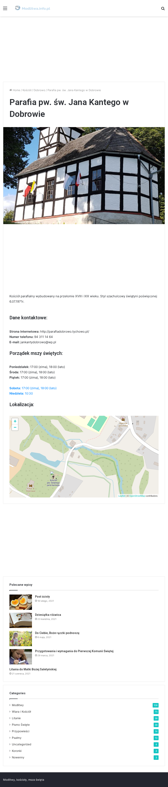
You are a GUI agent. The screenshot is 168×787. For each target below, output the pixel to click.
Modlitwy (18, 705)
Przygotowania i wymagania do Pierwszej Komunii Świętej (74, 651)
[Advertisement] (84, 49)
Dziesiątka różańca (48, 614)
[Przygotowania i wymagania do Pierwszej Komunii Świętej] (20, 656)
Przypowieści (20, 731)
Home (16, 90)
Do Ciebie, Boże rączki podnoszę (57, 633)
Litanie (16, 718)
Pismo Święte (21, 724)
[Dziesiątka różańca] (20, 620)
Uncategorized (21, 744)
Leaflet (121, 495)
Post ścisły (42, 596)
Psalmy (17, 737)
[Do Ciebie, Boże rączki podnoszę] (20, 638)
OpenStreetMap (137, 495)
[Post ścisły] (20, 602)
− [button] (15, 427)
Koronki (17, 750)
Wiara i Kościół (21, 711)
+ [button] (15, 421)
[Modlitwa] (32, 8)
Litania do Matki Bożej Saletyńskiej (33, 669)
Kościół (27, 90)
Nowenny (18, 757)
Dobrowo (39, 90)
